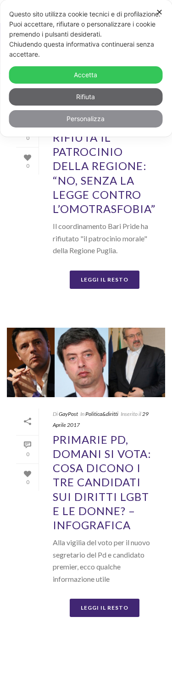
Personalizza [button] (86, 118)
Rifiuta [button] (85, 97)
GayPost (68, 413)
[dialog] (86, 68)
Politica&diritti (101, 413)
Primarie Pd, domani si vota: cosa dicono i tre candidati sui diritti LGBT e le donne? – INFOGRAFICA (102, 482)
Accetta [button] (85, 75)
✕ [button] (159, 12)
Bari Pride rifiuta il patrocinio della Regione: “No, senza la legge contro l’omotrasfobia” (104, 166)
